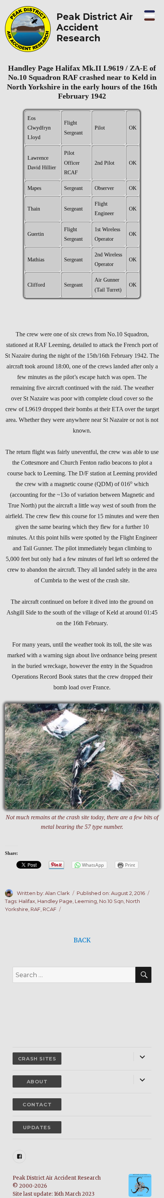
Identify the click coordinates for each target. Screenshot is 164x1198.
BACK (82, 940)
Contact (37, 1104)
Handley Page (54, 901)
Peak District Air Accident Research (94, 27)
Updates (37, 1127)
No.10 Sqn (111, 901)
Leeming (86, 901)
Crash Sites (37, 1059)
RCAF (49, 909)
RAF (35, 909)
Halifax (27, 901)
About (37, 1082)
